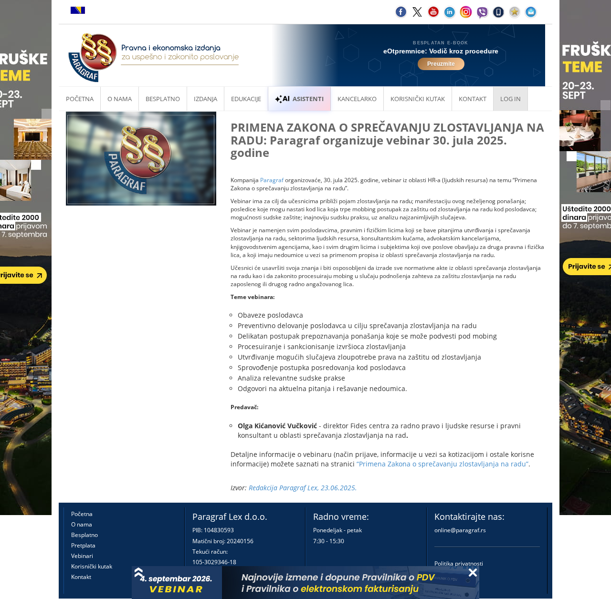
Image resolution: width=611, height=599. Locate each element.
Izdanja (205, 98)
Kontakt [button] (472, 98)
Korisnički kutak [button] (417, 98)
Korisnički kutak (91, 566)
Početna (80, 98)
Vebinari (82, 556)
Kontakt (81, 577)
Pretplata (83, 545)
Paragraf (272, 180)
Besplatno (163, 98)
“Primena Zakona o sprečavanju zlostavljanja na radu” (442, 463)
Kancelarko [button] (357, 98)
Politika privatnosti (458, 563)
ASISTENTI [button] (308, 98)
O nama (119, 98)
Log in (510, 98)
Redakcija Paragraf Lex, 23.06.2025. (303, 487)
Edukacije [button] (246, 98)
